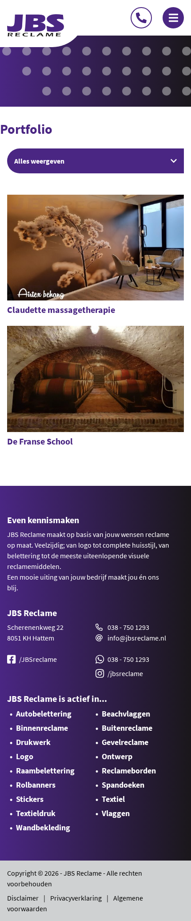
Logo (24, 756)
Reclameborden (129, 770)
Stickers (30, 799)
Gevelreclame (125, 742)
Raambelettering (45, 770)
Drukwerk (33, 742)
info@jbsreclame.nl (136, 637)
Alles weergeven (39, 160)
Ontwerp (117, 756)
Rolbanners (36, 785)
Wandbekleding (43, 827)
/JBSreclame (38, 659)
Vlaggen (116, 813)
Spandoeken (123, 785)
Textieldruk (36, 813)
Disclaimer (23, 897)
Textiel (113, 799)
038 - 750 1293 (128, 627)
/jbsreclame (125, 673)
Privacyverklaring (76, 897)
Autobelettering (44, 714)
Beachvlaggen (126, 714)
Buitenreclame (127, 728)
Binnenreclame (42, 728)
